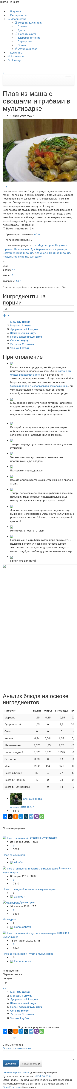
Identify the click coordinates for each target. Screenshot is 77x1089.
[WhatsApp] (41, 816)
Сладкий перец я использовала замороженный (39, 386)
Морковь (21, 325)
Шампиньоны (23, 333)
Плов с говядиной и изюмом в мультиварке (29, 889)
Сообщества (18, 19)
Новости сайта (27, 34)
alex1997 (19, 896)
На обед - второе (43, 245)
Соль (19, 340)
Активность (17, 56)
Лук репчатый (24, 329)
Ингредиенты (18, 15)
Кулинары (16, 52)
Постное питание (59, 253)
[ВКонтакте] (5, 816)
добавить (10, 1063)
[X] (10, 816)
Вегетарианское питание (18, 253)
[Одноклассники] (15, 816)
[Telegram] (31, 816)
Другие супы (27, 902)
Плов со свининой (14, 855)
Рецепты (15, 11)
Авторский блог (27, 49)
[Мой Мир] (21, 816)
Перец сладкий (26, 336)
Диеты (21, 30)
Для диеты (41, 253)
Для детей (36, 256)
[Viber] (36, 816)
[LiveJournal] (26, 816)
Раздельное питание (15, 256)
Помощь (15, 60)
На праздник (21, 249)
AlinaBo (18, 862)
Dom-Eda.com (42, 1076)
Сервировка (24, 41)
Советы (22, 26)
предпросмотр (31, 1063)
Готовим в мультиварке (43, 837)
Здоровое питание (28, 37)
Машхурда (9, 919)
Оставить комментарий (17, 1048)
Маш (20, 321)
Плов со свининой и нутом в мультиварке (28, 953)
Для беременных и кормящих (49, 249)
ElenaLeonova (22, 927)
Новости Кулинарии (30, 22)
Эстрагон (22, 344)
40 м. (37, 234)
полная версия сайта (16, 1072)
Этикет (21, 45)
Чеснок (19, 348)
